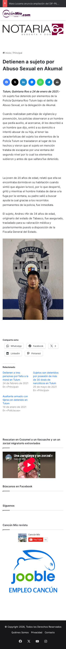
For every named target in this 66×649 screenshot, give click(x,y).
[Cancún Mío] (17, 14)
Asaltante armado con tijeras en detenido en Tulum (15, 400)
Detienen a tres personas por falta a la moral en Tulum (15, 376)
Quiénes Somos (20, 632)
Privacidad (36, 632)
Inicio (8, 52)
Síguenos (8, 505)
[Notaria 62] (33, 29)
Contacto (50, 632)
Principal (17, 52)
